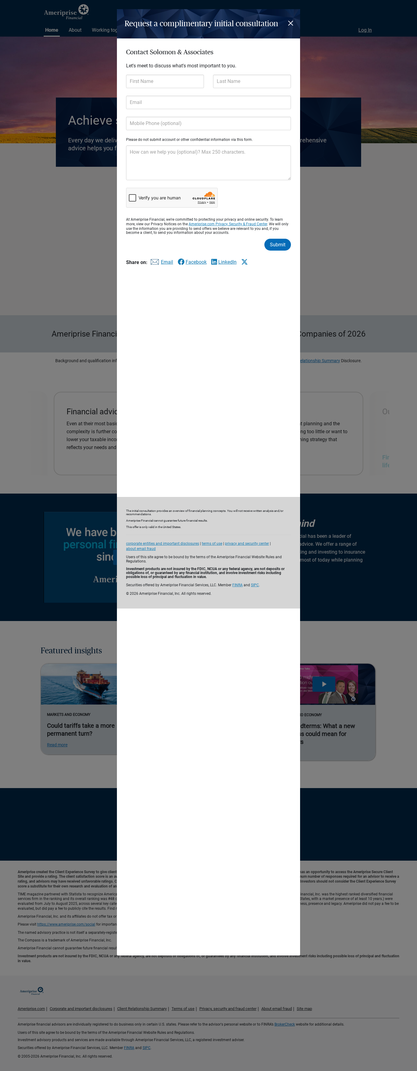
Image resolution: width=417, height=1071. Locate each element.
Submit (277, 245)
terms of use (212, 543)
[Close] (292, 23)
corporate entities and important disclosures (162, 543)
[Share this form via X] (244, 262)
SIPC (255, 585)
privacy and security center (247, 543)
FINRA (237, 585)
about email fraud (141, 549)
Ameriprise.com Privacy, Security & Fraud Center (228, 224)
